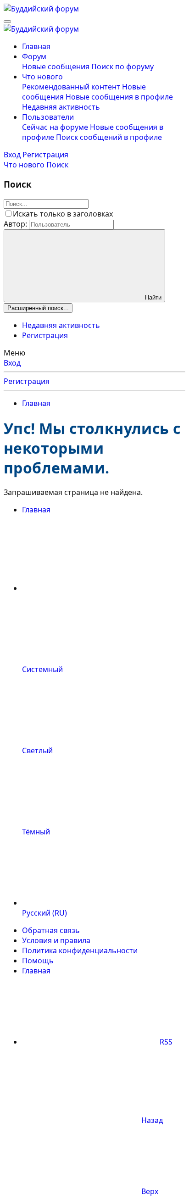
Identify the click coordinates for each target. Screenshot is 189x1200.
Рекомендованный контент (71, 87)
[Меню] (7, 21)
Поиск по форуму (122, 66)
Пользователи (48, 117)
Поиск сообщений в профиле (109, 137)
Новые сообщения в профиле (119, 97)
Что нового (42, 77)
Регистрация (45, 335)
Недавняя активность (61, 107)
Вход (12, 363)
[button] (91, 588)
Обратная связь (51, 930)
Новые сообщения (55, 66)
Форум (34, 56)
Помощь (38, 961)
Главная (36, 46)
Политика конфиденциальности (80, 950)
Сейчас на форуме (55, 127)
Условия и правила (56, 940)
